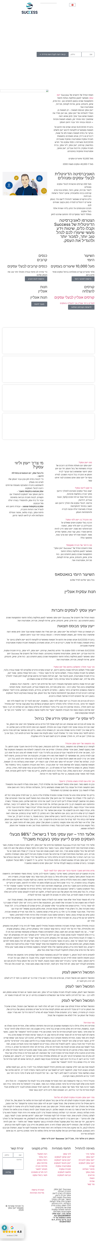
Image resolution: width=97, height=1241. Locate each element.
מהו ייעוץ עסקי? (85, 462)
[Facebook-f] (13, 1191)
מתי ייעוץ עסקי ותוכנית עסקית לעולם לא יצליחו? (74, 1097)
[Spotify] (13, 1198)
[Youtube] (20, 1191)
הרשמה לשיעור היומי (83, 279)
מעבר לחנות (39, 304)
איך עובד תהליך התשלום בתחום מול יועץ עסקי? (74, 667)
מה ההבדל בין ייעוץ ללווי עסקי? (79, 519)
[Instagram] (6, 1191)
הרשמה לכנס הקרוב (36, 279)
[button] (48, 3)
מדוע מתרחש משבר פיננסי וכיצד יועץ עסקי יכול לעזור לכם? (69, 870)
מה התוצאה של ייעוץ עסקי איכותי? (79, 743)
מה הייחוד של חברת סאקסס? (79, 545)
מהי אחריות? (88, 1022)
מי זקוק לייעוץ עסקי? (83, 488)
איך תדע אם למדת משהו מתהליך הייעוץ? (76, 781)
